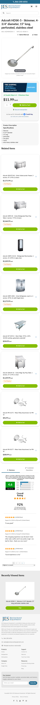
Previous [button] (2, 596)
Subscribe (33, 683)
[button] (36, 6)
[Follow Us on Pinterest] (23, 700)
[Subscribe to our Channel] (20, 700)
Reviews (12, 470)
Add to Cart (25, 105)
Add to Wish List (24, 34)
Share (35, 34)
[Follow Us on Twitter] (17, 700)
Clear (20, 608)
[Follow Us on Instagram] (26, 700)
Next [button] (37, 596)
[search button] (3, 13)
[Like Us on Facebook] (14, 700)
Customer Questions (30, 469)
